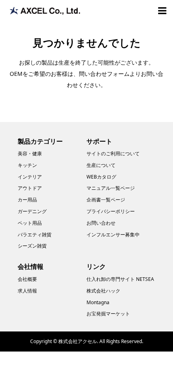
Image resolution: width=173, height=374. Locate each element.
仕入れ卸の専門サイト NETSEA (120, 279)
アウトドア (30, 188)
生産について (100, 165)
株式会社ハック (103, 290)
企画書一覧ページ (105, 199)
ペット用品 (30, 223)
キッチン (27, 165)
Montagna (97, 302)
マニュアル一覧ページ (110, 188)
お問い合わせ (100, 223)
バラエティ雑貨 (34, 234)
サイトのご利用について (113, 153)
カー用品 (27, 199)
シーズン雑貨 (32, 245)
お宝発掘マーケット (108, 313)
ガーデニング (32, 211)
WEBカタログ (101, 176)
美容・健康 (30, 153)
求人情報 (27, 290)
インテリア (30, 176)
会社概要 (27, 279)
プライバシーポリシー (110, 211)
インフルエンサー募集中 (113, 234)
